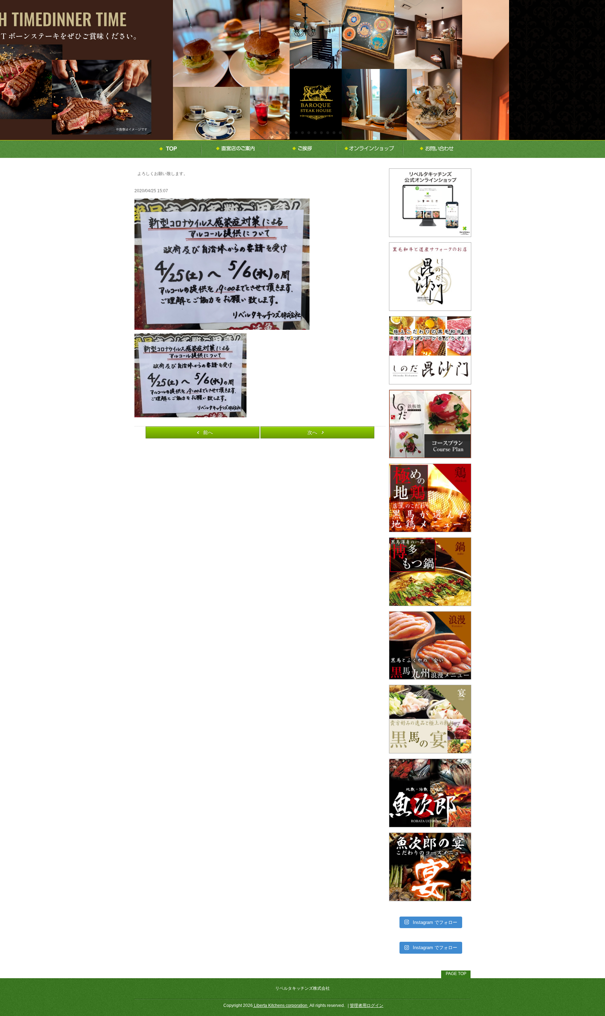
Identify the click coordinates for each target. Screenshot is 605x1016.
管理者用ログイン (366, 1005)
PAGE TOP (456, 973)
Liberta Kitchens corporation (280, 1005)
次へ (312, 432)
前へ (208, 432)
